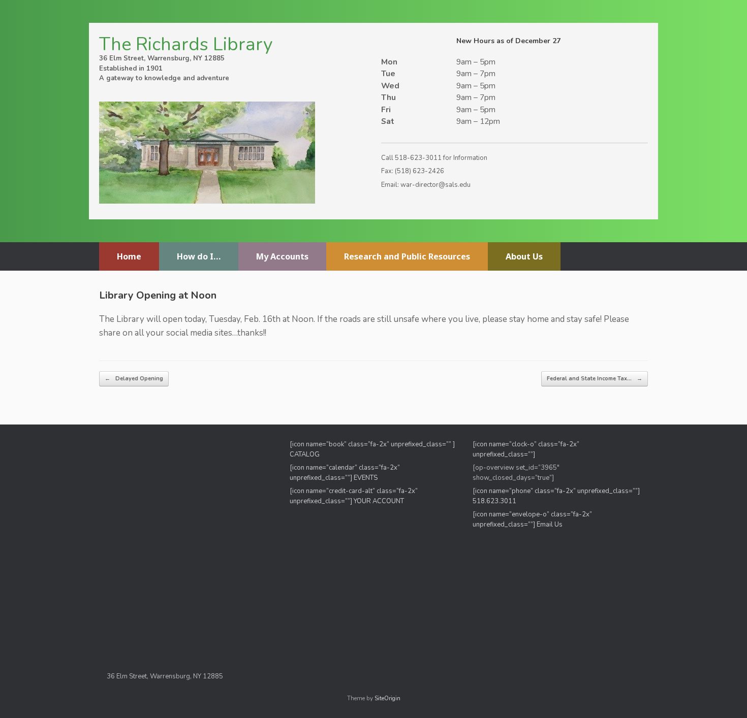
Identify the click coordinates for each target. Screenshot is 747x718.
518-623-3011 (418, 157)
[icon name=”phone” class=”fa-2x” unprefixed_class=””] (556, 491)
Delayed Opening (134, 378)
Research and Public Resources (407, 256)
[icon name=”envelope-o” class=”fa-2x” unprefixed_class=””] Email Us (532, 519)
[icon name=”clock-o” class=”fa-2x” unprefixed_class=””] (526, 449)
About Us (524, 256)
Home (129, 256)
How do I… (199, 256)
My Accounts (282, 256)
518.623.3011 (495, 501)
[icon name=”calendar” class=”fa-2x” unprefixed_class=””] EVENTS (345, 472)
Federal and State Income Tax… (594, 378)
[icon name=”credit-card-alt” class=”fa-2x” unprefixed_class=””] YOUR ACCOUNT (354, 496)
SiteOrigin (387, 698)
